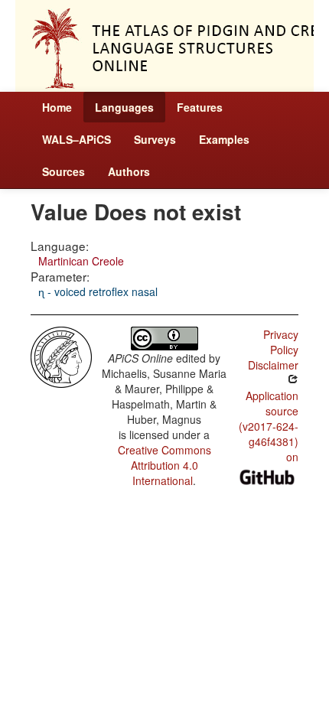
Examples (224, 139)
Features (200, 107)
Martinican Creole (81, 261)
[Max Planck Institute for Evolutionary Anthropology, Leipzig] (61, 355)
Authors (129, 171)
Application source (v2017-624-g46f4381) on (268, 426)
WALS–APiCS (76, 139)
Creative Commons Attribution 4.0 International (164, 465)
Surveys (155, 139)
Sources (63, 171)
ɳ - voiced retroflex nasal (98, 291)
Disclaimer (273, 365)
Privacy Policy (280, 342)
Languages (124, 107)
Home (57, 107)
